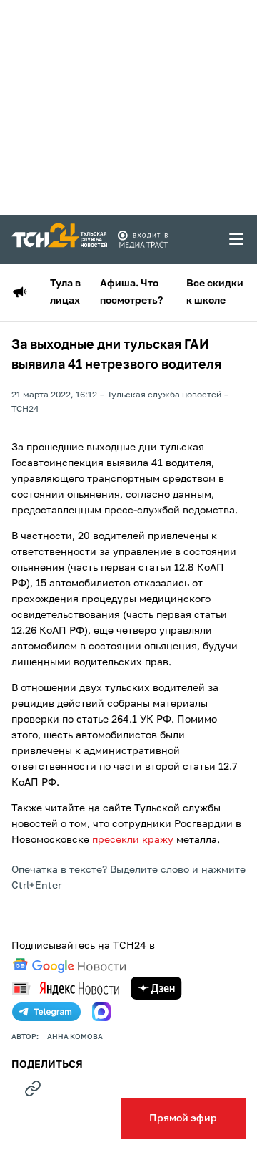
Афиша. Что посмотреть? (131, 292)
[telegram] (46, 1011)
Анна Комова (75, 1036)
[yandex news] (65, 988)
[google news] (69, 966)
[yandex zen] (156, 988)
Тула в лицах (65, 292)
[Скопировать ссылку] (32, 1088)
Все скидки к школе (214, 292)
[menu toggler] (237, 239)
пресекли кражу (132, 840)
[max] (101, 1011)
